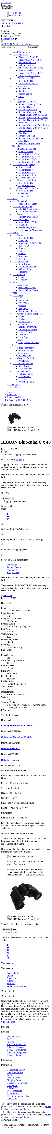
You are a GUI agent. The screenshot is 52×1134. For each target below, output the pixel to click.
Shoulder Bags (25, 321)
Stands (21, 91)
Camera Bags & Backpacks (27, 313)
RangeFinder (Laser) (27, 204)
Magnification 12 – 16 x (29, 156)
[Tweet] (8, 516)
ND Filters (23, 300)
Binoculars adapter (27, 287)
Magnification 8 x (26, 172)
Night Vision (21, 219)
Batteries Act (13, 1093)
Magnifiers (20, 224)
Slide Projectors (25, 350)
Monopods (20, 235)
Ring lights (23, 308)
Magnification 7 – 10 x (28, 154)
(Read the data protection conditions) (26, 1107)
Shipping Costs (14, 1080)
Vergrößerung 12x (26, 177)
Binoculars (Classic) (24, 149)
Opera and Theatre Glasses (27, 188)
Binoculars (14, 146)
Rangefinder (21, 201)
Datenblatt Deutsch (10, 748)
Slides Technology (23, 347)
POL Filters (23, 303)
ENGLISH (16, 15)
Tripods (12, 232)
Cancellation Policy (16, 1070)
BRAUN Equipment (16, 1052)
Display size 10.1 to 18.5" (30, 60)
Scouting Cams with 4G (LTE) (32, 115)
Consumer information (17, 1083)
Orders (10, 975)
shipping (20, 459)
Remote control (25, 94)
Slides (12, 345)
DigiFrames (20, 54)
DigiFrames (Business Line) (28, 67)
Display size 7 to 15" (28, 83)
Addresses (11, 981)
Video (15, 282)
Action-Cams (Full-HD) (29, 143)
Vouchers (11, 983)
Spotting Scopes (22, 206)
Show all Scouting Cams (29, 104)
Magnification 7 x (26, 185)
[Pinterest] (8, 519)
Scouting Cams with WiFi (30, 112)
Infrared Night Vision (28, 222)
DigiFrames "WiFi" (24, 78)
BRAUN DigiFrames (17, 1050)
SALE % (13, 384)
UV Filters (23, 298)
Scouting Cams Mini (27, 109)
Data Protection (14, 1077)
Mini (17, 251)
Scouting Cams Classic (28, 107)
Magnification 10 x (27, 175)
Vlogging (22, 272)
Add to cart (9, 498)
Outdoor (19, 274)
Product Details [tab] (14, 567)
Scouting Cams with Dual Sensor (33, 125)
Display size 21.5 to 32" (29, 75)
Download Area (14, 1036)
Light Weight (21, 245)
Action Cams (21, 141)
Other (21, 96)
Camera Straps (25, 332)
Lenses (21, 379)
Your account (7, 963)
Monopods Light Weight (29, 243)
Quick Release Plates (28, 290)
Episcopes (20, 353)
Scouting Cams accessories (30, 138)
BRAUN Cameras (15, 1047)
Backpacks (23, 319)
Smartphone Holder (27, 211)
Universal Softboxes (27, 329)
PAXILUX (23, 361)
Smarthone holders (27, 311)
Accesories (20, 86)
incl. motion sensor (27, 65)
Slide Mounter (24, 368)
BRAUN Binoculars (16, 1044)
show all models (25, 70)
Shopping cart (7, 39)
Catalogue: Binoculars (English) (16, 737)
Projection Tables (26, 382)
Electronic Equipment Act (18, 1096)
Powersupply (24, 88)
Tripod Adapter (25, 196)
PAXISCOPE (24, 355)
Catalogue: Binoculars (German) (17, 725)
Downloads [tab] (12, 570)
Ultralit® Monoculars (28, 217)
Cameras (13, 99)
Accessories (20, 193)
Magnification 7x (26, 170)
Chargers (22, 334)
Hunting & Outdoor (24, 101)
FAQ (9, 1039)
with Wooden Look (27, 62)
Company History (15, 1072)
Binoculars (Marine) (24, 180)
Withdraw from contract (18, 986)
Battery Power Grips (27, 327)
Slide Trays (23, 366)
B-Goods (17, 387)
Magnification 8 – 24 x (28, 159)
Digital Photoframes (18, 52)
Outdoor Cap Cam (26, 135)
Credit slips (12, 978)
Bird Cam (22, 133)
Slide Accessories (23, 363)
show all (22, 248)
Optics (12, 198)
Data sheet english (10, 760)
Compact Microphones (28, 342)
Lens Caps (23, 337)
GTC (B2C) (12, 1088)
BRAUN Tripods (15, 1055)
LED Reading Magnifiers (30, 230)
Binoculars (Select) (24, 164)
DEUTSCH (15, 13)
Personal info (13, 973)
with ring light (24, 269)
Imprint (10, 1075)
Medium (22, 316)
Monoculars (20, 214)
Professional (20, 256)
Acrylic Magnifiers (27, 227)
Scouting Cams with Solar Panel (33, 117)
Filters (18, 295)
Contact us (6, 2)
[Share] (7, 514)
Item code (6, 598)
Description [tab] (12, 564)
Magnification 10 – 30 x (29, 162)
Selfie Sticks (24, 264)
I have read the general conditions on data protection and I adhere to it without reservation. (26, 1106)
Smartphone (20, 261)
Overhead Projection (24, 358)
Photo (12, 293)
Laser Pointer (24, 376)
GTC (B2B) (12, 1085)
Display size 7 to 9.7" (28, 57)
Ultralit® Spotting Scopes (30, 209)
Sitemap (10, 1042)
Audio (18, 340)
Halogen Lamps (25, 374)
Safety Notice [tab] (13, 572)
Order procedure (14, 1091)
